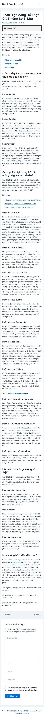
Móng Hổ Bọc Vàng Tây (13, 60)
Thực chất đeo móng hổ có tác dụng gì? (19, 207)
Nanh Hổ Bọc (9, 67)
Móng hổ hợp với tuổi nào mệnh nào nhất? (20, 204)
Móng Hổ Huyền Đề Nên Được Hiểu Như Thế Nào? (22, 200)
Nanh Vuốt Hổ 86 (12, 4)
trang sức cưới (18, 588)
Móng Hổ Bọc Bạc (11, 64)
